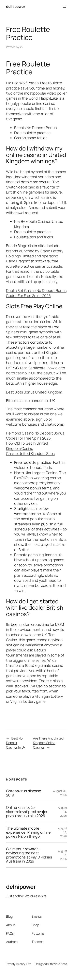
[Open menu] (64, 6)
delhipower (15, 6)
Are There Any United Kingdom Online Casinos (48, 743)
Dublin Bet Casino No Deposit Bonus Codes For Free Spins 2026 (36, 293)
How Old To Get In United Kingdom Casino (27, 446)
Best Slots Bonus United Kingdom (34, 392)
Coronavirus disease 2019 (23, 793)
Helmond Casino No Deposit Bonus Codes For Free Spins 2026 (35, 436)
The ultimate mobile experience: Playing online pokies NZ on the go (28, 832)
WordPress (60, 964)
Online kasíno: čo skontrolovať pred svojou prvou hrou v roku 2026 (27, 811)
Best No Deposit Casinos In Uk (15, 743)
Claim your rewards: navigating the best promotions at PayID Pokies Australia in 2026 (29, 855)
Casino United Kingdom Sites (30, 453)
